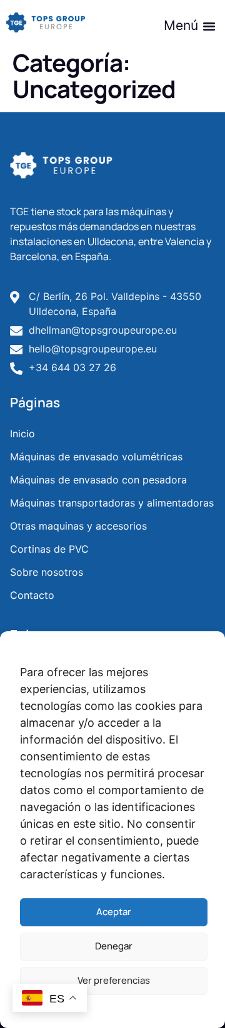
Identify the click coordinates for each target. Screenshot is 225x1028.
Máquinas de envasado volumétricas (96, 456)
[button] (187, 25)
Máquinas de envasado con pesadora (98, 479)
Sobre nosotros (46, 572)
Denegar (113, 946)
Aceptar (113, 911)
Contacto (32, 595)
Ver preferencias (114, 980)
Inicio (22, 433)
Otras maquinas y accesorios (78, 526)
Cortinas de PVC (49, 549)
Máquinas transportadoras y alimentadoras (112, 503)
